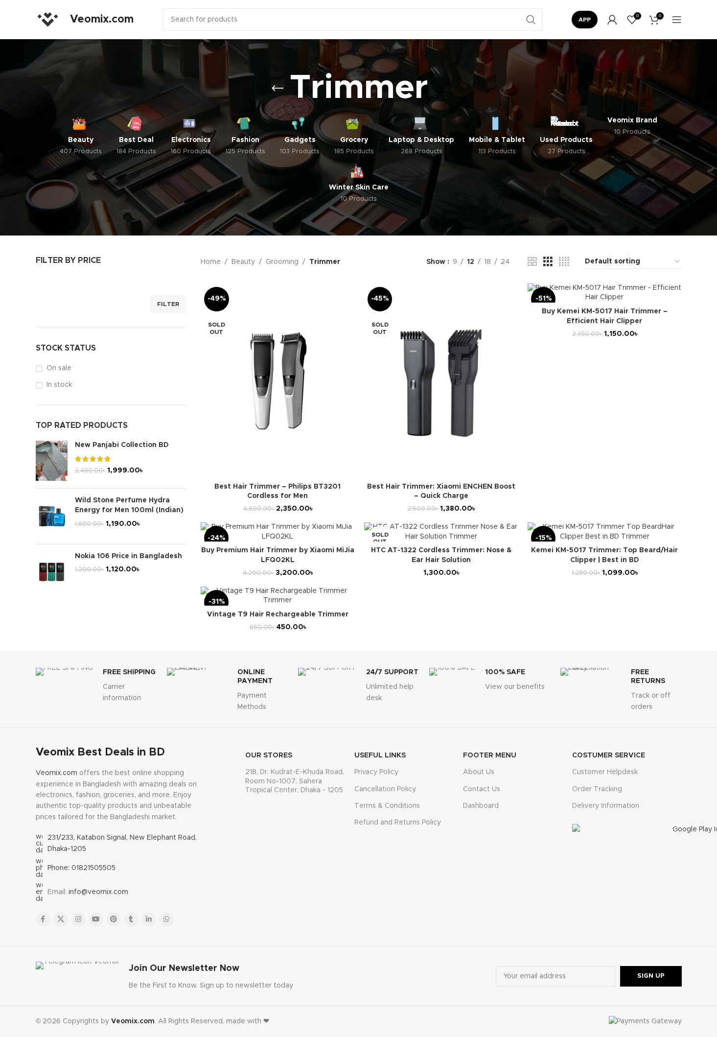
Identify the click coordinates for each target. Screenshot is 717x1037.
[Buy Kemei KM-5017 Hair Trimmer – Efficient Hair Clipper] (604, 293)
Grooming (282, 262)
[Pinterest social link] (113, 919)
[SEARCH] (531, 19)
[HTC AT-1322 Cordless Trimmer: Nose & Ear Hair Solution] (441, 532)
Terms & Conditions (387, 805)
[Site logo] (48, 19)
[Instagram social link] (78, 919)
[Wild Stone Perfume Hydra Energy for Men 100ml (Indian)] (52, 516)
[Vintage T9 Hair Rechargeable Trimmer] (277, 596)
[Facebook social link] (43, 919)
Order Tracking (597, 789)
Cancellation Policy (385, 789)
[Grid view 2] (532, 262)
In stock (59, 384)
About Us (478, 772)
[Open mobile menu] (677, 19)
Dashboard (481, 805)
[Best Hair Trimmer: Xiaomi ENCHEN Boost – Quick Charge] (441, 380)
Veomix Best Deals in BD (100, 752)
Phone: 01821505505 (81, 868)
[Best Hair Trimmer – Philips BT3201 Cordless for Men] (277, 380)
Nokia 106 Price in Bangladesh (128, 556)
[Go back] (277, 88)
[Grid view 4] (564, 262)
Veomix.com (56, 773)
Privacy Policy (376, 772)
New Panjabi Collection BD (122, 445)
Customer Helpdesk (605, 772)
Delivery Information (605, 805)
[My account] (612, 19)
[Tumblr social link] (131, 919)
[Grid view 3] (548, 262)
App (584, 20)
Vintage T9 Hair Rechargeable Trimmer (277, 614)
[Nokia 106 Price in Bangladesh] (52, 572)
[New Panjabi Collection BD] (52, 461)
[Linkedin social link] (148, 919)
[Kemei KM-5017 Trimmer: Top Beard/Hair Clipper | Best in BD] (604, 532)
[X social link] (60, 919)
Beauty (243, 262)
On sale (58, 368)
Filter (168, 304)
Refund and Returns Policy (397, 822)
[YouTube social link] (96, 919)
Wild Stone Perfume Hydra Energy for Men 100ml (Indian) (129, 505)
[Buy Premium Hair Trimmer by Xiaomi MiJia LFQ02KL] (277, 532)
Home (211, 262)
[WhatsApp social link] (166, 919)
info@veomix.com (98, 892)
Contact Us (481, 789)
